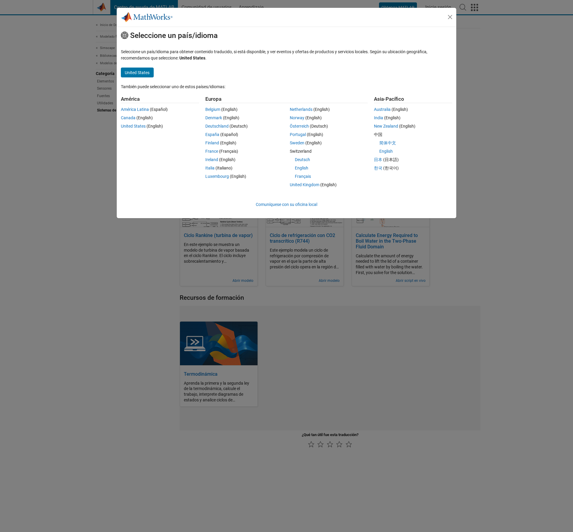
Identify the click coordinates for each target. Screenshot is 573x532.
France (211, 151)
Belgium (212, 109)
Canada (128, 117)
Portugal (298, 134)
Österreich (299, 126)
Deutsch (302, 159)
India (378, 117)
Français (303, 176)
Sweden (297, 142)
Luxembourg (217, 176)
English (301, 168)
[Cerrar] (450, 17)
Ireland (211, 159)
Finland (212, 142)
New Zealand (386, 126)
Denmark (213, 117)
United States (133, 126)
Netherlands (301, 109)
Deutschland (217, 126)
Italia (210, 168)
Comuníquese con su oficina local (286, 204)
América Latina (135, 109)
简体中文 (387, 142)
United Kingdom (304, 184)
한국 (378, 168)
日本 (378, 159)
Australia (382, 109)
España (212, 134)
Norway (297, 117)
